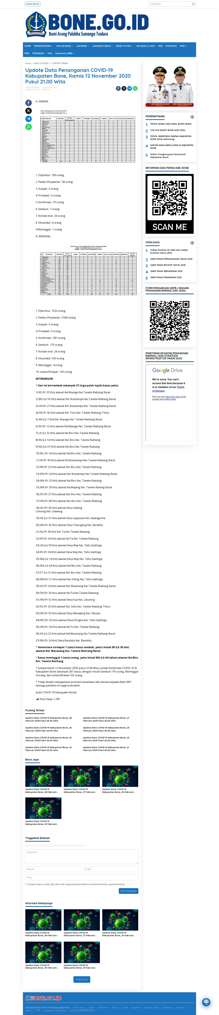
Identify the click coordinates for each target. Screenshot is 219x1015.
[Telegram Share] (129, 88)
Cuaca (125, 1007)
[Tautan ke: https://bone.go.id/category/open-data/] (192, 243)
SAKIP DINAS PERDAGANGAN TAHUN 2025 (171, 259)
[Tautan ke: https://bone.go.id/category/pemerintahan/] (192, 117)
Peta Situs (180, 1007)
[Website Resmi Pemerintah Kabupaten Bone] (109, 24)
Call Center (103, 1007)
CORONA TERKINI (32, 89)
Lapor (91, 1007)
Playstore (136, 1007)
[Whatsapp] (135, 88)
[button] (193, 4)
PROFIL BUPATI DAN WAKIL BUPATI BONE (170, 124)
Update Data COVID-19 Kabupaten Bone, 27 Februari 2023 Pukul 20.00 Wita (106, 719)
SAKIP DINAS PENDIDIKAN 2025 (166, 277)
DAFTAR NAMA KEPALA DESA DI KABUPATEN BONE (171, 146)
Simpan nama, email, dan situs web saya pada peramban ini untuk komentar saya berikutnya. (76, 884)
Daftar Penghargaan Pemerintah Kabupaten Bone (168, 155)
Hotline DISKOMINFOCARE (82, 1010)
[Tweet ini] (124, 88)
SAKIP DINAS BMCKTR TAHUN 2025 (168, 265)
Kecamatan (79, 1007)
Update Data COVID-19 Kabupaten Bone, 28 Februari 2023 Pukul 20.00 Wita (48, 719)
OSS (38, 1010)
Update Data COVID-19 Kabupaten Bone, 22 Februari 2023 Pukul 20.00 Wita (48, 748)
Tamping (167, 1007)
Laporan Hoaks (151, 1007)
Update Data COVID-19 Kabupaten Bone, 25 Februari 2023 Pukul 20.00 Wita (106, 729)
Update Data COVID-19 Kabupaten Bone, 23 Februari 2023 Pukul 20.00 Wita (106, 739)
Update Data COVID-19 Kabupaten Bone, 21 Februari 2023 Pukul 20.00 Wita (106, 748)
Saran (115, 1007)
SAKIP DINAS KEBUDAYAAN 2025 (166, 271)
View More (82, 979)
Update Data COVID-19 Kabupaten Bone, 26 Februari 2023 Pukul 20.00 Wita (48, 729)
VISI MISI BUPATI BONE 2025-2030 (167, 130)
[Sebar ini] (118, 88)
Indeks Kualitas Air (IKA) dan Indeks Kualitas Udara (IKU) (169, 251)
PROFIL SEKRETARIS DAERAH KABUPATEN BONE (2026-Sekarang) (170, 137)
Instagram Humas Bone (55, 1010)
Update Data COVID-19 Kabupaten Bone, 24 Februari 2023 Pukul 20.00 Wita (48, 739)
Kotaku (28, 1010)
